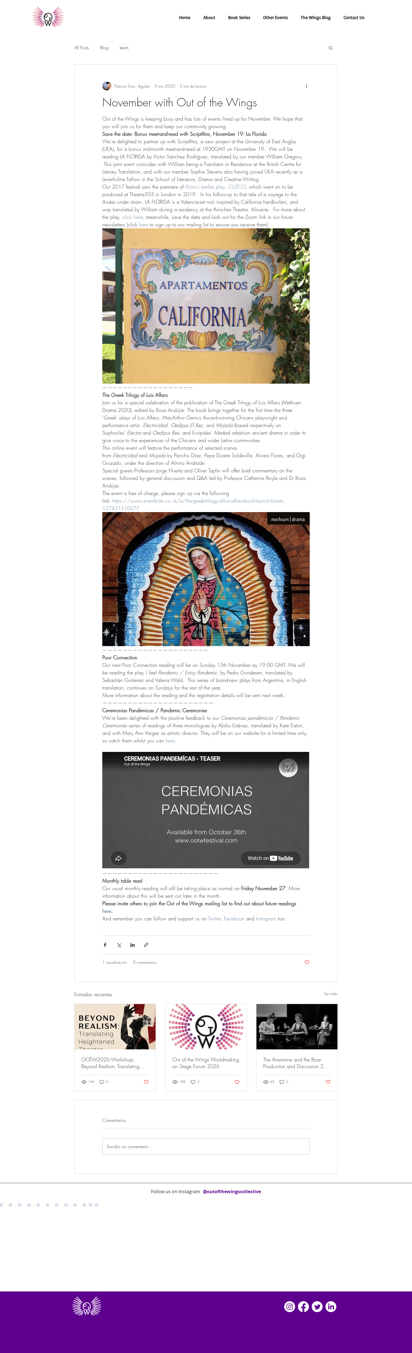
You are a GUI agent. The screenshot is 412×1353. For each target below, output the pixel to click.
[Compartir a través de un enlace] (146, 945)
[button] (209, 17)
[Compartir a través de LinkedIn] (132, 945)
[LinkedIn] (330, 1306)
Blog (104, 47)
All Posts (81, 47)
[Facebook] (303, 1306)
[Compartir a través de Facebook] (105, 945)
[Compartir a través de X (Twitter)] (118, 945)
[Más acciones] (306, 86)
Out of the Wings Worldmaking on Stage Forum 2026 (205, 1063)
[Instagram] (289, 1306)
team (124, 47)
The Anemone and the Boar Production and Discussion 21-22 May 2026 (295, 1063)
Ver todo (331, 993)
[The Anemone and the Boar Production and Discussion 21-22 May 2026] (296, 1026)
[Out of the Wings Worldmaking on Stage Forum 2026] (206, 1026)
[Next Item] (396, 1247)
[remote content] (206, 810)
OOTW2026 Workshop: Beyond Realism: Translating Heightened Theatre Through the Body (114, 1063)
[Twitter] (317, 1306)
